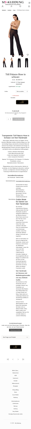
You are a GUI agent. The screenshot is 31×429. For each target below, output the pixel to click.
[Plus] (10, 118)
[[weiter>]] (18, 360)
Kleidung (15, 397)
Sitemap (15, 406)
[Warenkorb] (28, 6)
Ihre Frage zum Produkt (9, 337)
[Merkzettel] (19, 6)
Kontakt (15, 380)
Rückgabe (15, 386)
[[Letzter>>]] (23, 360)
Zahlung (15, 408)
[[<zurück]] (13, 360)
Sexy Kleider (16, 411)
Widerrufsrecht (15, 383)
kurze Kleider (15, 394)
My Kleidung (18, 423)
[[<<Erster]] (7, 360)
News (15, 392)
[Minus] (10, 119)
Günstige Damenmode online (15, 414)
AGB (15, 375)
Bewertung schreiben (15, 330)
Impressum (15, 378)
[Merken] (28, 55)
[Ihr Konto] (2, 6)
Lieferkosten (15, 403)
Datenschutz (16, 372)
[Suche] (11, 6)
